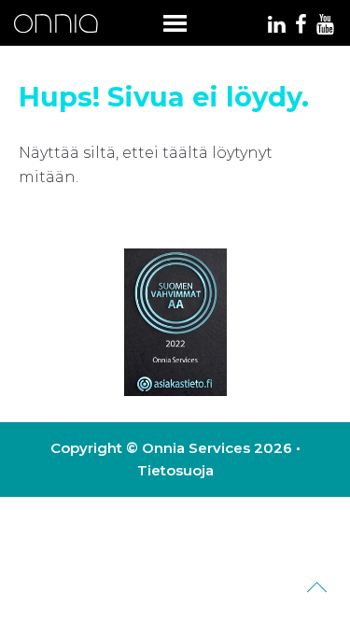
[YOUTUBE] (325, 27)
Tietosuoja (175, 470)
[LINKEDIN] (276, 27)
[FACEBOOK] (300, 27)
